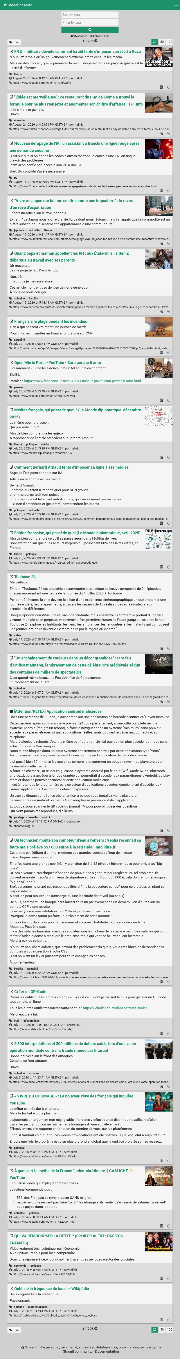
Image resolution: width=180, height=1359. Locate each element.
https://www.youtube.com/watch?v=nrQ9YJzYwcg (43, 395)
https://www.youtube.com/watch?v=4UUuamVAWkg (44, 1156)
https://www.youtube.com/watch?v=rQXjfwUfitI (41, 82)
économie (20, 1265)
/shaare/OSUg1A (23, 826)
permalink (47, 78)
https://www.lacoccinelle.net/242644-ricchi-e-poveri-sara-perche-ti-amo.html (82, 381)
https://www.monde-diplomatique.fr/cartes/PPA (42, 453)
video (17, 635)
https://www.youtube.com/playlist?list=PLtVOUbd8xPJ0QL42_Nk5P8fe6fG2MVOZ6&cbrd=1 (69, 644)
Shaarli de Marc (19, 5)
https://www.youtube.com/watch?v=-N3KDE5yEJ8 (43, 1274)
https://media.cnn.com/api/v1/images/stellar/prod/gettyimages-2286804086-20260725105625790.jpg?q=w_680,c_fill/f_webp (90, 348)
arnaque (34, 1073)
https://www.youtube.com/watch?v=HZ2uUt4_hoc (43, 1221)
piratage (19, 817)
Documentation (107, 1351)
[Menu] (176, 6)
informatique (31, 1020)
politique (31, 444)
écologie (19, 120)
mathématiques (38, 1307)
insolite (33, 298)
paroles (18, 387)
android (46, 817)
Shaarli (30, 1347)
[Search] (90, 30)
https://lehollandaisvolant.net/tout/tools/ (115, 1008)
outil (16, 1020)
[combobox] (90, 22)
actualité (34, 230)
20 (155, 42)
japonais (19, 230)
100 (169, 42)
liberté (18, 74)
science (19, 1307)
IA (15, 177)
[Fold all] (17, 42)
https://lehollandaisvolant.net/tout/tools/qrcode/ (42, 1029)
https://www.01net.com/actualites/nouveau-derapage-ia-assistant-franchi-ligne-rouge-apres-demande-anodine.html (84, 186)
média (45, 444)
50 (162, 42)
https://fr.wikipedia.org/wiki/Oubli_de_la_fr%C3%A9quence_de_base (54, 1315)
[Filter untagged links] (10, 42)
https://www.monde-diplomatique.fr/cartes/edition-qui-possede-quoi (54, 562)
